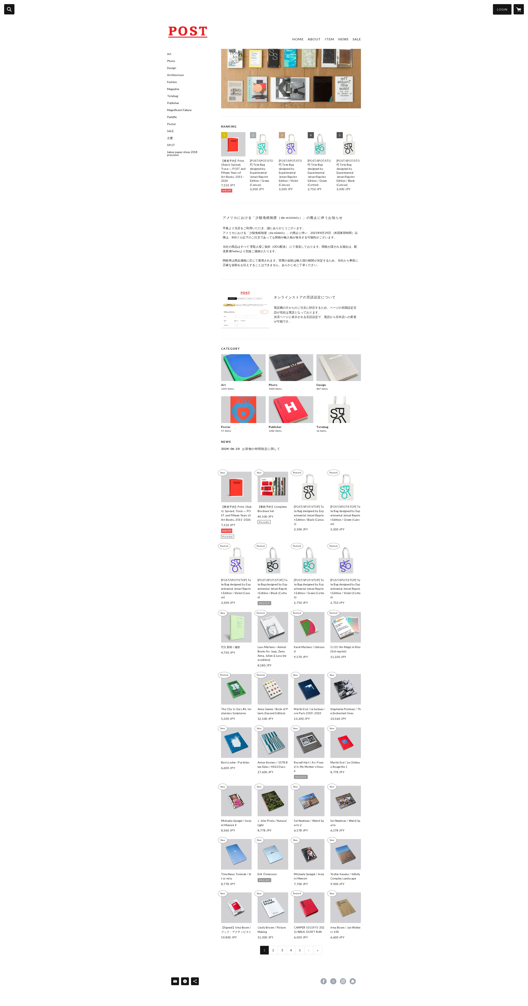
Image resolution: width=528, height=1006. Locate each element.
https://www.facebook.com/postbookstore (324, 981)
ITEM (329, 39)
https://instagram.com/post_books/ (343, 981)
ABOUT (314, 39)
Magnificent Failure (179, 110)
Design (171, 68)
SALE (170, 131)
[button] (502, 9)
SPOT (171, 145)
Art (169, 54)
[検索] (9, 9)
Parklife (172, 117)
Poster (171, 124)
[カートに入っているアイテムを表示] (519, 9)
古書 (170, 138)
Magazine (173, 89)
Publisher (173, 103)
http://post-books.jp (353, 981)
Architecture (175, 75)
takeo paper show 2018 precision (182, 153)
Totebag (172, 96)
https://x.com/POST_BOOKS (333, 981)
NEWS (343, 39)
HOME (298, 39)
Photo (171, 61)
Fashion (172, 82)
